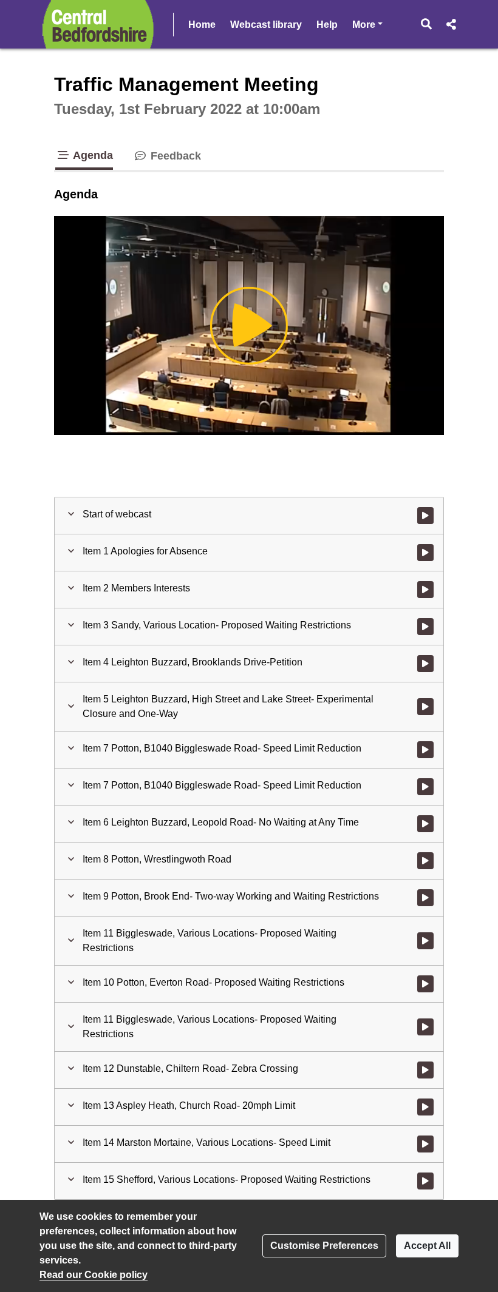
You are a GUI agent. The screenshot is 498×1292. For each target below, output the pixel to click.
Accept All (427, 1245)
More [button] (367, 24)
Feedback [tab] (174, 156)
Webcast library (266, 24)
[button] (426, 24)
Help (327, 24)
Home (202, 24)
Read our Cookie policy (93, 1275)
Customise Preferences (324, 1245)
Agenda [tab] (91, 155)
